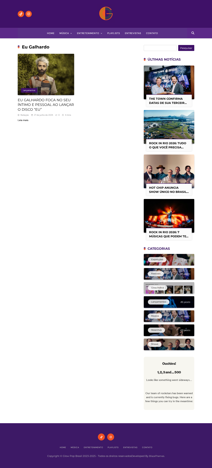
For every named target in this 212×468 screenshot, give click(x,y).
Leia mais (23, 120)
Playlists (113, 33)
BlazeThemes (156, 456)
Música (64, 33)
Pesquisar (186, 48)
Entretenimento (88, 33)
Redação (25, 115)
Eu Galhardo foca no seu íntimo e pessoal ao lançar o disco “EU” (46, 105)
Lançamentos (29, 90)
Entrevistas (133, 33)
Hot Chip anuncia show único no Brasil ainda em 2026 (167, 192)
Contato (152, 33)
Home (50, 33)
